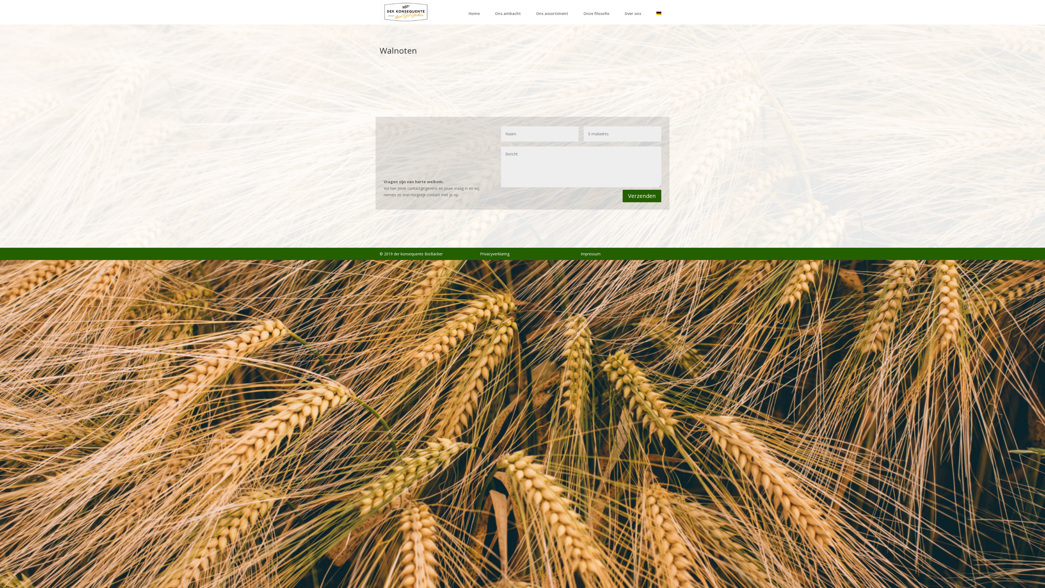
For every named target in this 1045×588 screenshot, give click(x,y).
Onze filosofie (596, 13)
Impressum (591, 253)
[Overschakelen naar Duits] (658, 16)
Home (474, 13)
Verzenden (642, 196)
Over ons (633, 13)
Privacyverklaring (494, 253)
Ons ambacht (508, 13)
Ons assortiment (552, 13)
